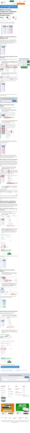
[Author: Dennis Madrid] (13, 17)
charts (14, 3)
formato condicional (7, 39)
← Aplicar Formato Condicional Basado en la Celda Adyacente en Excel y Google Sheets (7, 370)
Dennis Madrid (16, 19)
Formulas (24, 388)
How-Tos (24, 390)
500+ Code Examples (18, 394)
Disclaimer (2, 417)
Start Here (11, 1)
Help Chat (9, 396)
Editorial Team (3, 18)
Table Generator (11, 393)
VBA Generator (10, 391)
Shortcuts (24, 1)
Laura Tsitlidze (9, 19)
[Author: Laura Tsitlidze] (7, 17)
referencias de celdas (14, 156)
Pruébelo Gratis (24, 67)
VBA (15, 1)
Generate (14, 100)
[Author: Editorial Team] (1, 17)
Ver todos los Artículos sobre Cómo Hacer (9, 7)
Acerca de (2, 388)
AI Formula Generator (21, 3)
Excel (20, 1)
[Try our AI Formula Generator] (24, 62)
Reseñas (2, 395)
